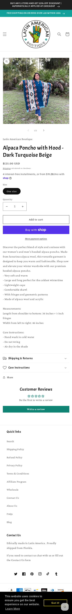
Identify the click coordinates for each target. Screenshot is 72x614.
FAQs (10, 513)
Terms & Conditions (18, 473)
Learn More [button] (12, 608)
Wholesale (13, 489)
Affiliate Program (16, 481)
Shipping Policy (15, 449)
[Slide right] (43, 130)
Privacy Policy (14, 465)
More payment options (36, 238)
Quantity (8, 199)
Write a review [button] (36, 409)
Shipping (7, 168)
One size (12, 191)
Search (10, 441)
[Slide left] (28, 130)
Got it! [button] (55, 603)
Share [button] (10, 377)
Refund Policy (14, 457)
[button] (5, 34)
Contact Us (13, 497)
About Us (12, 505)
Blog (9, 522)
